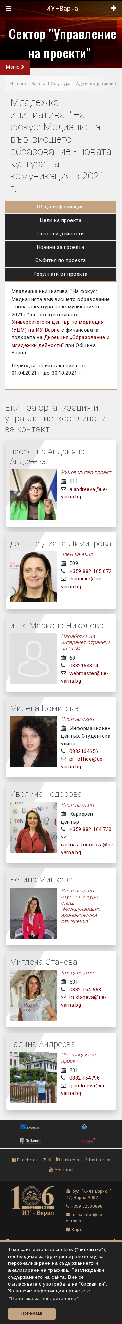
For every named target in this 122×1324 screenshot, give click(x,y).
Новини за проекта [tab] (60, 247)
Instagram (99, 1159)
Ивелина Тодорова (46, 794)
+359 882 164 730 (90, 829)
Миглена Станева (44, 962)
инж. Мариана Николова (57, 626)
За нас (38, 83)
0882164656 (83, 751)
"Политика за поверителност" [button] (44, 1298)
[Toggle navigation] (9, 8)
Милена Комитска (44, 708)
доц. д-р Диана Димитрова (61, 543)
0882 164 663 (85, 990)
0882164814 (83, 666)
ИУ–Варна (61, 8)
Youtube (63, 1170)
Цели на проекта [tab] (61, 220)
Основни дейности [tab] (60, 233)
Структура (60, 83)
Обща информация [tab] (60, 207)
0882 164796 (84, 1078)
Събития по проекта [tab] (60, 260)
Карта (77, 1229)
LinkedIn (69, 1159)
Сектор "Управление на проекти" (63, 43)
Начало (18, 83)
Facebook (27, 1159)
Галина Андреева (43, 1044)
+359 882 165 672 (90, 571)
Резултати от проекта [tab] (61, 274)
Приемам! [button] (32, 1313)
